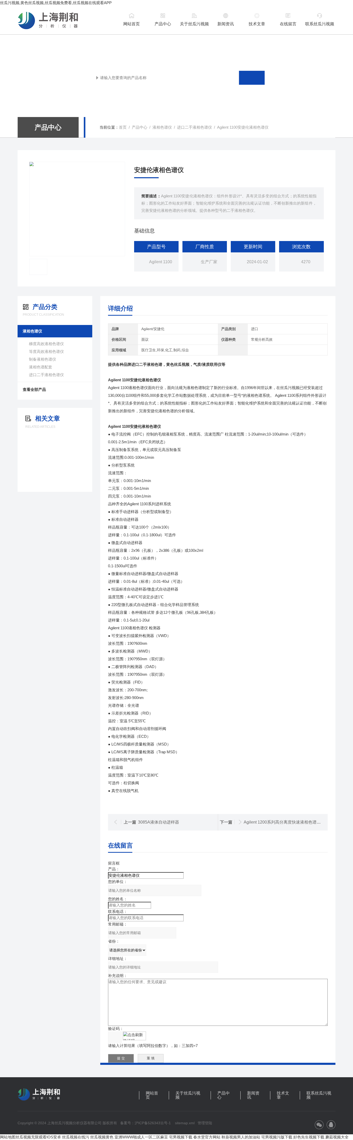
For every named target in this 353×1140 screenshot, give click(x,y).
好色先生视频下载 (308, 1137)
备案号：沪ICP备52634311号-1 (145, 1123)
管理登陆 (205, 1123)
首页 (123, 127)
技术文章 (257, 24)
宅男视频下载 (180, 1137)
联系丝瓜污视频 (319, 24)
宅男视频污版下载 (276, 1137)
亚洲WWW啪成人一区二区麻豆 (141, 1137)
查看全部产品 (34, 389)
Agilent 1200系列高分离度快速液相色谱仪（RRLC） (292, 822)
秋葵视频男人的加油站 (240, 1137)
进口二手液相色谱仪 (194, 127)
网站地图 (8, 1137)
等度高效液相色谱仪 (46, 351)
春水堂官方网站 (206, 1137)
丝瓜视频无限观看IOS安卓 (38, 1137)
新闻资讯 (225, 24)
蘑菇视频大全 (337, 1137)
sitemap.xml (185, 1123)
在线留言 (288, 24)
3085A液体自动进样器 (158, 822)
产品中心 (163, 24)
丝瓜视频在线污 (75, 1137)
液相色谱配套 (40, 367)
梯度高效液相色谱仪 (46, 344)
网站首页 (131, 24)
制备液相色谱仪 (42, 359)
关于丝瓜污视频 (194, 24)
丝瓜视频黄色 (101, 1137)
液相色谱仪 (162, 127)
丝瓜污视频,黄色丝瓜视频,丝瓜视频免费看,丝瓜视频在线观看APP (56, 3)
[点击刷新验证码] (134, 1036)
